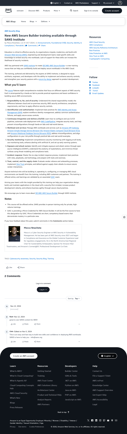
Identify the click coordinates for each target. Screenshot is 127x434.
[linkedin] (96, 420)
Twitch (95, 91)
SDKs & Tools (71, 375)
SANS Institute (29, 65)
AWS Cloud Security (97, 42)
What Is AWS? (16, 371)
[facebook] (92, 420)
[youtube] (108, 420)
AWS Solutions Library (47, 385)
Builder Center (71, 371)
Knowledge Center (101, 385)
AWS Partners (43, 404)
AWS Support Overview (103, 390)
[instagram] (100, 420)
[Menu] (79, 324)
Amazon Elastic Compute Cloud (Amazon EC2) (61, 131)
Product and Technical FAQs (49, 395)
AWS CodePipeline (48, 121)
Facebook (95, 85)
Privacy (12, 427)
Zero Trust (20, 164)
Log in (42, 290)
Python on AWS (72, 385)
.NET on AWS (70, 380)
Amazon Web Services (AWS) (16, 55)
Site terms (22, 427)
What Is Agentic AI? (18, 380)
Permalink (19, 45)
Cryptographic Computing (99, 59)
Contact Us (97, 371)
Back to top (62, 412)
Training (51, 258)
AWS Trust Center (45, 380)
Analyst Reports (44, 399)
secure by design (45, 79)
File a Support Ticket (101, 375)
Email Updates (97, 93)
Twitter (94, 82)
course (10, 90)
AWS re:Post (98, 380)
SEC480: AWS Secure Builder (54, 65)
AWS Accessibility (100, 399)
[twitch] (104, 420)
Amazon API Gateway (70, 128)
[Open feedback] (124, 217)
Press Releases (16, 407)
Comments (32, 45)
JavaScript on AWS (73, 399)
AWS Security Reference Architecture (103, 48)
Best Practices (94, 50)
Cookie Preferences (36, 427)
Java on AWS (70, 390)
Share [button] (43, 45)
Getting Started (44, 371)
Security (32, 258)
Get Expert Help (99, 395)
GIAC (53, 177)
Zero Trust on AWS (96, 56)
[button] (34, 10)
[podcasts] (112, 420)
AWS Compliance (96, 45)
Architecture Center (45, 390)
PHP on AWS (70, 395)
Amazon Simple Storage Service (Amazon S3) (25, 131)
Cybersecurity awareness (19, 258)
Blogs (12, 402)
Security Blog (41, 258)
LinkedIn (95, 88)
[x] (88, 420)
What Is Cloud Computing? (21, 375)
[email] (116, 420)
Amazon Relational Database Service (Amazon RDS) (31, 133)
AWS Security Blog (12, 31)
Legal (95, 404)
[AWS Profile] (120, 3)
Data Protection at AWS (98, 53)
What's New (15, 398)
